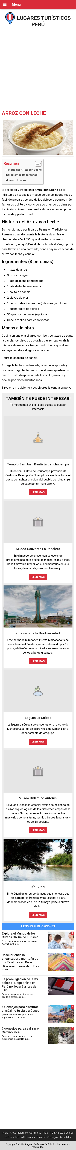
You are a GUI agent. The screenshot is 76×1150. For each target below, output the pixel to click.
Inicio (5, 1132)
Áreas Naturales (19, 1132)
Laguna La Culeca (38, 718)
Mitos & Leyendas (25, 1137)
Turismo (41, 1137)
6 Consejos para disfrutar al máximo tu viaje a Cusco (21, 1008)
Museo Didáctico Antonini (38, 798)
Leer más (38, 492)
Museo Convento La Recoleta (38, 549)
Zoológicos (67, 1132)
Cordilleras (35, 1132)
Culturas (9, 1137)
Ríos (45, 1132)
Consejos (52, 1137)
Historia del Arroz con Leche (23, 169)
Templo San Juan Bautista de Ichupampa (38, 464)
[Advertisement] (38, 67)
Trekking (54, 1132)
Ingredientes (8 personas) (21, 174)
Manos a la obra (15, 180)
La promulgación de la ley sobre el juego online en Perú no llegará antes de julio (20, 984)
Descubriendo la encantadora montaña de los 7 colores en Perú (20, 958)
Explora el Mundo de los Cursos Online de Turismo (20, 935)
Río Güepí (38, 887)
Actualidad (66, 1137)
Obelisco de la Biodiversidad (38, 633)
